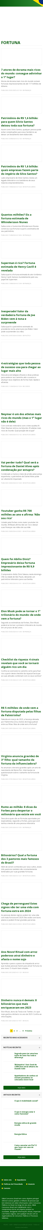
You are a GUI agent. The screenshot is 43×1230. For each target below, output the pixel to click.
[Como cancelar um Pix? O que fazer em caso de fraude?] (8, 1147)
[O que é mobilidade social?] (8, 1103)
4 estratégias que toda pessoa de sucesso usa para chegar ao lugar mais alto (21, 366)
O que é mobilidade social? (26, 1101)
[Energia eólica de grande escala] (8, 1125)
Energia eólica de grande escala (25, 1124)
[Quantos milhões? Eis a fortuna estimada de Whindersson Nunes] (21, 201)
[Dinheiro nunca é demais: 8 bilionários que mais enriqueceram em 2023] (21, 987)
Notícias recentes (12, 1047)
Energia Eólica (20, 1134)
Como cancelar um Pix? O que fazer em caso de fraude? (25, 1147)
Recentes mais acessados (15, 1037)
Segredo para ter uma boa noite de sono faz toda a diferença (26, 1055)
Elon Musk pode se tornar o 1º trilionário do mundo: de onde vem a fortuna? (21, 614)
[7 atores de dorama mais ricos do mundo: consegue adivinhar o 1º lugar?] (21, 56)
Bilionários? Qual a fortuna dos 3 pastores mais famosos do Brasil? (20, 858)
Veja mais (21, 1088)
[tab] (21, 1037)
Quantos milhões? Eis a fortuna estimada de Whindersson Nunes (16, 218)
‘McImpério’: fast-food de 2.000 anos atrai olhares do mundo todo (26, 1066)
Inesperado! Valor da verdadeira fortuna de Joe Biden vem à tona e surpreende (18, 316)
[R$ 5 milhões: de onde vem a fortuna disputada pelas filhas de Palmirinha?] (21, 694)
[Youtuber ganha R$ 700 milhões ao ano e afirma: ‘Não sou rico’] (21, 497)
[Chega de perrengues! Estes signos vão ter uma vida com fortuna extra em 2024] (21, 890)
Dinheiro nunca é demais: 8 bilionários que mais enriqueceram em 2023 (19, 1003)
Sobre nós (8, 1180)
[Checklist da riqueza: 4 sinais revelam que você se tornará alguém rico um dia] (21, 646)
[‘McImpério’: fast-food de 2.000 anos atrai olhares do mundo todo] (8, 1067)
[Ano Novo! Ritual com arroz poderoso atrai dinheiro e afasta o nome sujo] (21, 938)
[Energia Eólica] (8, 1136)
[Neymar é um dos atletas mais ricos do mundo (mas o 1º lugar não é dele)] (21, 401)
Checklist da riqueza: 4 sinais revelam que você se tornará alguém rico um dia (20, 663)
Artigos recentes (11, 1095)
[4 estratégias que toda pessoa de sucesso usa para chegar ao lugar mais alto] (21, 350)
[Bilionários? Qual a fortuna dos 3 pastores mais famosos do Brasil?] (21, 842)
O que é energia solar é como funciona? (24, 1113)
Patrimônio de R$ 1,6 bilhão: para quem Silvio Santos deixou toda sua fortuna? (19, 121)
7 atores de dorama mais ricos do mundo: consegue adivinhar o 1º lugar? (21, 73)
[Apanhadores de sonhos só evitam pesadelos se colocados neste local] (8, 1078)
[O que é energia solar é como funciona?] (8, 1114)
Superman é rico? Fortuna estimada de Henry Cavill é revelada (18, 266)
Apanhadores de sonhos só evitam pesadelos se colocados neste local (26, 1077)
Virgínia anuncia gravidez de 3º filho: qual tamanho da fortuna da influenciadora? (20, 759)
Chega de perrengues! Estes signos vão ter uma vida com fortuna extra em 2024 (20, 907)
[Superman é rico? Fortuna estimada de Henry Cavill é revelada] (21, 250)
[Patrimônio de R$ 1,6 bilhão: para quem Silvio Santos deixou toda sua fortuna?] (21, 105)
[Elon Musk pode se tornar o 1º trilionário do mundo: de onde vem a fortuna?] (21, 598)
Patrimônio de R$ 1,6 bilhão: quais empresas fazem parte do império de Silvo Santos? (19, 170)
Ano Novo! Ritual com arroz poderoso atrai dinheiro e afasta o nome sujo (19, 955)
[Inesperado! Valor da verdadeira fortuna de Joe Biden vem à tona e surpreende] (21, 298)
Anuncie (31, 1184)
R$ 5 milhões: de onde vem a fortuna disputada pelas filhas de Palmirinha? (21, 711)
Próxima (28, 1031)
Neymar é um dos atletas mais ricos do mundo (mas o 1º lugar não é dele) (21, 417)
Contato (7, 1188)
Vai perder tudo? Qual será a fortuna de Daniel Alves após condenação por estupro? (20, 466)
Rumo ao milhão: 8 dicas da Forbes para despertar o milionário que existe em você (21, 810)
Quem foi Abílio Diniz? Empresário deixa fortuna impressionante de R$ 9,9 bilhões (18, 564)
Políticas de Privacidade (13, 1184)
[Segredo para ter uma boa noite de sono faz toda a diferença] (8, 1056)
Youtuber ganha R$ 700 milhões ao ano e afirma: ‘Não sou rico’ (20, 514)
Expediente (21, 1180)
